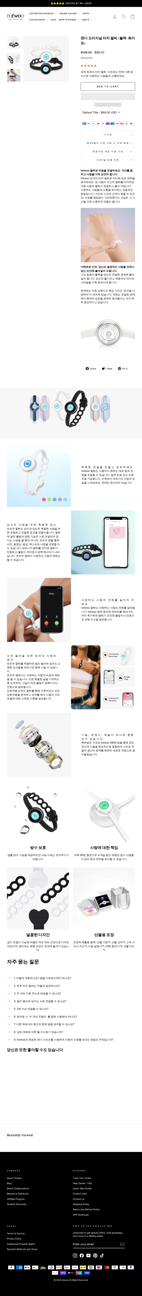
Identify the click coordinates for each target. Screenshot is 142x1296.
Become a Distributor (18, 1193)
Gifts (86, 13)
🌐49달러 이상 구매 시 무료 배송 (108, 143)
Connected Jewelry (41, 13)
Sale (53, 19)
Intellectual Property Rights (21, 1244)
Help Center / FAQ (82, 1183)
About (86, 19)
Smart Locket (68, 13)
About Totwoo (14, 1178)
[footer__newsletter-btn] (122, 1244)
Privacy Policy (14, 1238)
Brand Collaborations (18, 1188)
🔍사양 (108, 134)
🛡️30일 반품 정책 (107, 160)
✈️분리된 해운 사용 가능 (107, 151)
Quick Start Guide (82, 1188)
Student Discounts (16, 1204)
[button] (89, 65)
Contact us (78, 1199)
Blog (9, 1183)
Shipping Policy (81, 1204)
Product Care (80, 1193)
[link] (15, 16)
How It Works (68, 19)
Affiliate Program (16, 1199)
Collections (37, 19)
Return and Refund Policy (86, 1209)
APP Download (80, 1214)
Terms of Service (16, 1233)
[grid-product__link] (21, 1076)
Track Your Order (82, 1178)
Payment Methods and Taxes (22, 1249)
